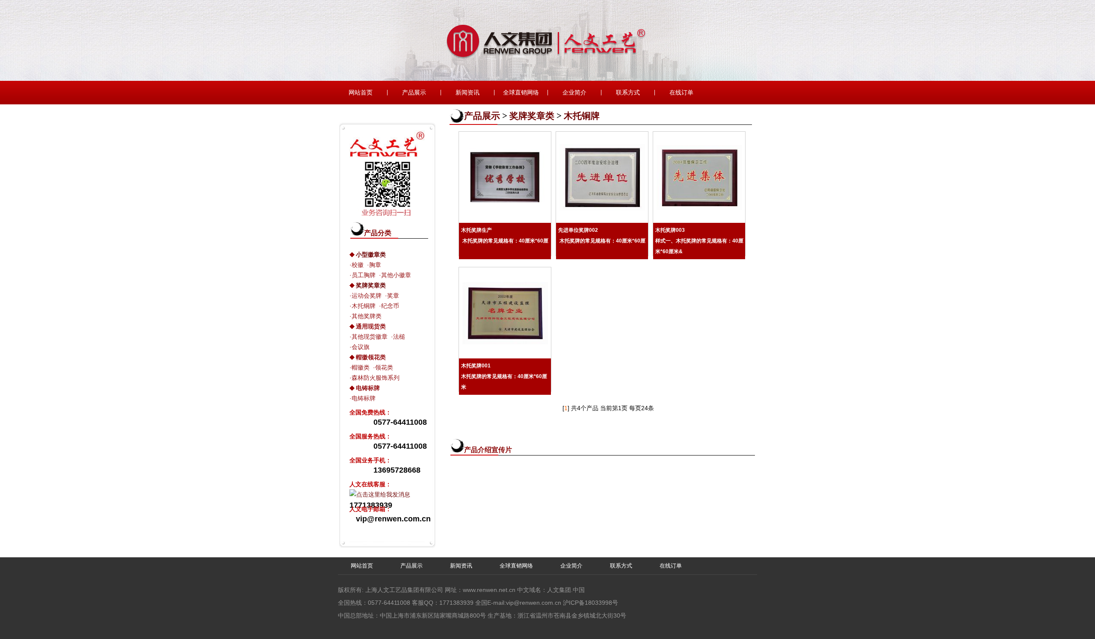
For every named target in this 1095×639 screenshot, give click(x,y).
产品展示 (414, 92)
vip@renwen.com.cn (533, 602)
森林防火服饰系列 (376, 377)
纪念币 (390, 305)
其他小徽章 (396, 275)
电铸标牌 (368, 388)
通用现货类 (371, 326)
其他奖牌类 (367, 316)
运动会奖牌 (367, 295)
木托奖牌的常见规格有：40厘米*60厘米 (504, 376)
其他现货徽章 (370, 336)
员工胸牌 (364, 275)
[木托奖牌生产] (505, 177)
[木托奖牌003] (699, 177)
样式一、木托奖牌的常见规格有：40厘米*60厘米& (699, 240)
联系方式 (628, 92)
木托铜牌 (364, 305)
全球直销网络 (521, 92)
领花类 (384, 367)
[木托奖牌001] (505, 313)
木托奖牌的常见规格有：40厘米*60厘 (504, 235)
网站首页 (361, 92)
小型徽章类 (371, 254)
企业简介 (574, 92)
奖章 (393, 295)
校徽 (358, 264)
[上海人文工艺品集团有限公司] (547, 78)
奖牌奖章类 (371, 285)
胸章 (375, 264)
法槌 (399, 336)
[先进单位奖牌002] (602, 177)
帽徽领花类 (371, 357)
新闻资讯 (467, 92)
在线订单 (681, 92)
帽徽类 (361, 367)
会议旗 (361, 346)
